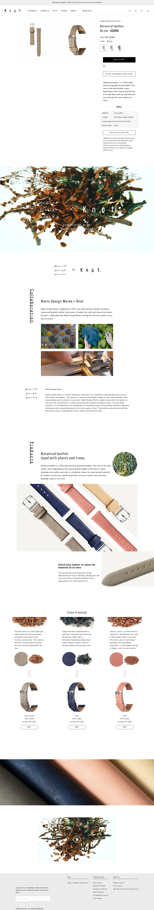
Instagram (17, 904)
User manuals (97, 898)
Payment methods (99, 886)
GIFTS (55, 11)
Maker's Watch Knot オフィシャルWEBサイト (12, 10)
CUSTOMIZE (32, 11)
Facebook (22, 904)
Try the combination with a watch (119, 74)
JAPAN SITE (87, 11)
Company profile (118, 882)
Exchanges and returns (100, 895)
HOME (102, 21)
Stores (64, 11)
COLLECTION (116, 21)
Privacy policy (117, 886)
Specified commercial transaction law (125, 889)
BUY (29, 727)
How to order (97, 882)
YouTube (31, 904)
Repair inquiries (98, 892)
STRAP (107, 21)
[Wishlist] (141, 11)
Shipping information (100, 889)
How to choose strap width (119, 132)
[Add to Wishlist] (104, 66)
